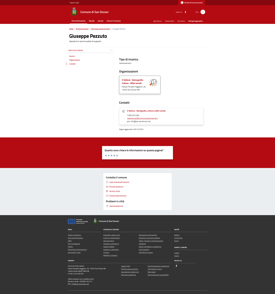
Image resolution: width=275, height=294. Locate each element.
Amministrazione (79, 20)
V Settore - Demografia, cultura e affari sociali (146, 110)
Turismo (106, 252)
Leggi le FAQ (125, 266)
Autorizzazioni (144, 249)
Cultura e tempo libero (111, 238)
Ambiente (142, 243)
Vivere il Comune (114, 20)
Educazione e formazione (148, 235)
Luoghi (176, 253)
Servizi (100, 20)
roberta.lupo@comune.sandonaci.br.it (142, 118)
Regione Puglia (74, 3)
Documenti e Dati (74, 252)
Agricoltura (157, 21)
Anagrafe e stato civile (111, 235)
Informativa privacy (155, 269)
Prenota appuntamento (129, 269)
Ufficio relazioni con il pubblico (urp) (81, 279)
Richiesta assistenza (128, 275)
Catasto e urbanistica (111, 249)
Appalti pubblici (109, 246)
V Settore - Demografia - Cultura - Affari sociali (133, 81)
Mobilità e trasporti (110, 255)
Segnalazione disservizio (130, 272)
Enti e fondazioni (74, 243)
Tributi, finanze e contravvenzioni (151, 241)
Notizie (176, 235)
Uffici (70, 241)
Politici (70, 246)
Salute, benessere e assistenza (150, 246)
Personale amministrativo (77, 249)
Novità (91, 20)
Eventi (176, 256)
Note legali (152, 272)
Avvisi (176, 241)
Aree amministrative (75, 238)
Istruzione (181, 21)
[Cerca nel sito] (203, 12)
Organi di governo (74, 235)
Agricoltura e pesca (146, 252)
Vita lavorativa (108, 241)
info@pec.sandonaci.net (80, 284)
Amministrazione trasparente (158, 266)
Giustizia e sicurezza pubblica (149, 238)
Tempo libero (169, 21)
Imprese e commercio (111, 243)
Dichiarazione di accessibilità (158, 275)
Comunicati (178, 238)
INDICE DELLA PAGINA (75, 50)
